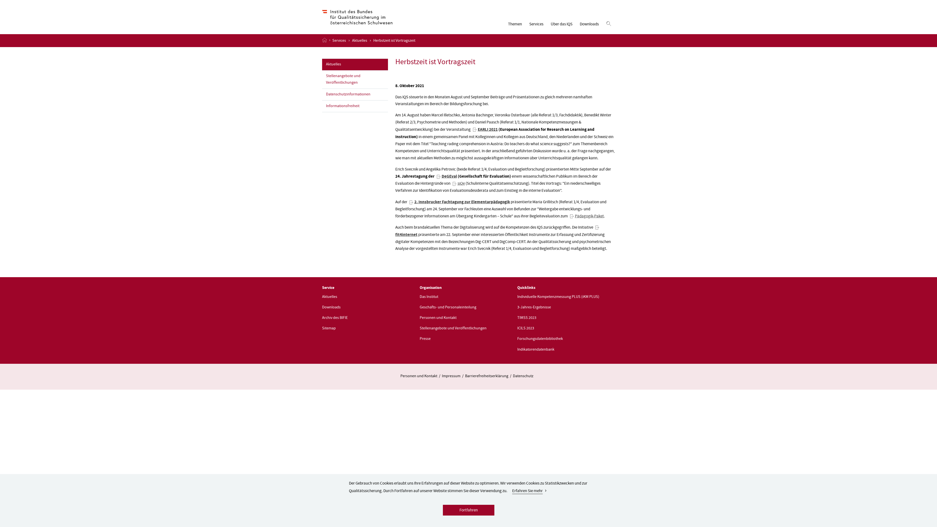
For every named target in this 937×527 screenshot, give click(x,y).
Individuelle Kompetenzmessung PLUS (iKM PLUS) (558, 297)
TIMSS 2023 (526, 318)
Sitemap (329, 329)
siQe (461, 184)
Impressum (451, 376)
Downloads (589, 24)
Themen (515, 24)
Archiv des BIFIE (335, 318)
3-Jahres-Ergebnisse (534, 308)
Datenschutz (523, 376)
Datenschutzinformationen (348, 95)
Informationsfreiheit (342, 106)
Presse (425, 339)
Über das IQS (561, 24)
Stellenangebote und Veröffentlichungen (343, 79)
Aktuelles (359, 41)
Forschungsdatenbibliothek (540, 339)
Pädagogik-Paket (589, 216)
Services (536, 24)
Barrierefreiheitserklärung (486, 376)
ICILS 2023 (525, 329)
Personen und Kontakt (438, 318)
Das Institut (429, 297)
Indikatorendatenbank (535, 350)
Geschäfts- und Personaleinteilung (448, 308)
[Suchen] (608, 24)
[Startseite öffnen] (324, 40)
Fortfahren (468, 510)
